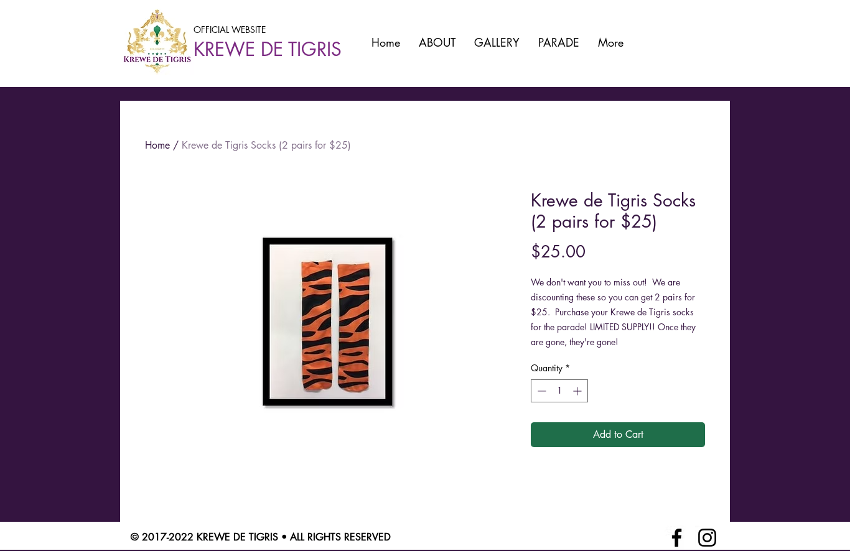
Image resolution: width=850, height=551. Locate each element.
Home (157, 145)
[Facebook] (677, 538)
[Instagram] (707, 538)
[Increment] (578, 391)
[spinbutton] (559, 391)
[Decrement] (540, 391)
